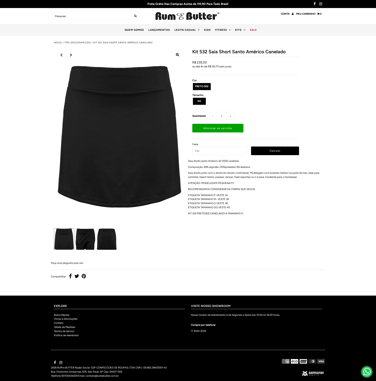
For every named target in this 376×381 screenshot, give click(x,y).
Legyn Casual (185, 29)
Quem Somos (134, 29)
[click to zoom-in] (177, 55)
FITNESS (221, 29)
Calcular (275, 150)
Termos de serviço (64, 331)
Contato (58, 322)
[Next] (71, 55)
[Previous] (61, 55)
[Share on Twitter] (76, 277)
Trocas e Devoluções (65, 318)
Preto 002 (202, 86)
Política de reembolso (66, 335)
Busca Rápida (61, 314)
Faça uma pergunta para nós (67, 263)
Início (58, 42)
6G (199, 101)
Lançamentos (159, 29)
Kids (207, 29)
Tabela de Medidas (64, 327)
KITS (238, 29)
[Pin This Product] (84, 277)
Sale (253, 29)
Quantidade (199, 115)
